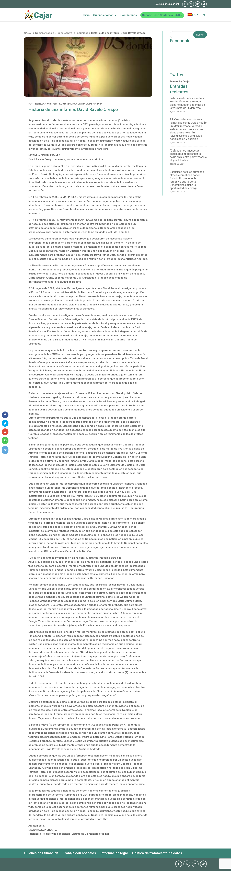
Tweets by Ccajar (180, 81)
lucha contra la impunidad (85, 103)
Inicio (86, 15)
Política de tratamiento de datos (157, 853)
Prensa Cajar (42, 103)
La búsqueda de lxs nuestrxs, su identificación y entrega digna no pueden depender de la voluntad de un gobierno (187, 103)
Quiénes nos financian (41, 853)
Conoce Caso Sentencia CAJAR (162, 15)
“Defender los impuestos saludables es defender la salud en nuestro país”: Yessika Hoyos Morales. (188, 155)
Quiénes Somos (103, 15)
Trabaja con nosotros (79, 853)
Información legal (114, 853)
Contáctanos (128, 15)
